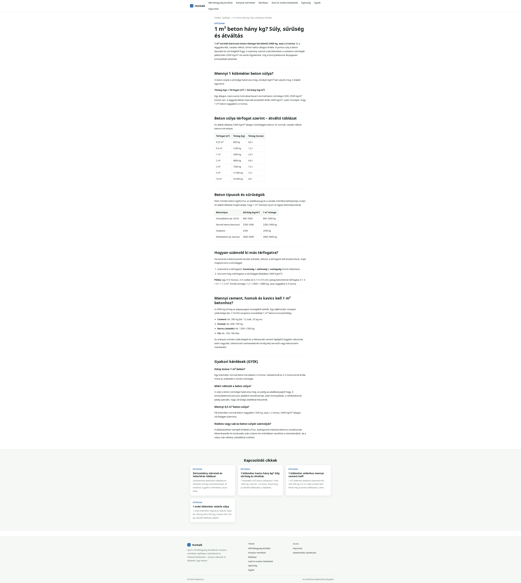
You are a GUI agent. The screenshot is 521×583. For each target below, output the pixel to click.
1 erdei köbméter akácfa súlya (211, 506)
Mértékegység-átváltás (221, 2)
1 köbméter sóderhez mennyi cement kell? (306, 475)
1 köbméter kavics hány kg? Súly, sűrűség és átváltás (260, 475)
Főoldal (217, 17)
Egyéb (317, 2)
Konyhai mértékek (245, 2)
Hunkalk (200, 5)
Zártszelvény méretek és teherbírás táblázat (207, 475)
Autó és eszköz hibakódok (285, 2)
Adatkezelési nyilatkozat (304, 552)
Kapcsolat (214, 8)
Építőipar (263, 2)
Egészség (306, 2)
